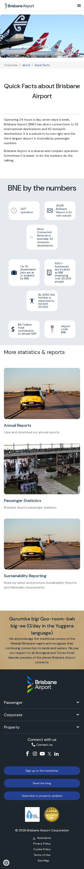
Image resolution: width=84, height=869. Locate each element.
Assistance (44, 838)
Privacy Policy (42, 843)
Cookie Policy (42, 849)
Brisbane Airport (20, 4)
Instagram (35, 753)
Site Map (43, 860)
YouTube (42, 753)
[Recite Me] (6, 862)
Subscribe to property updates (42, 795)
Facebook (27, 753)
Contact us (44, 745)
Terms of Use (42, 855)
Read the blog (42, 783)
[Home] (42, 684)
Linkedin (56, 753)
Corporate (11, 65)
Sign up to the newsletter (42, 770)
